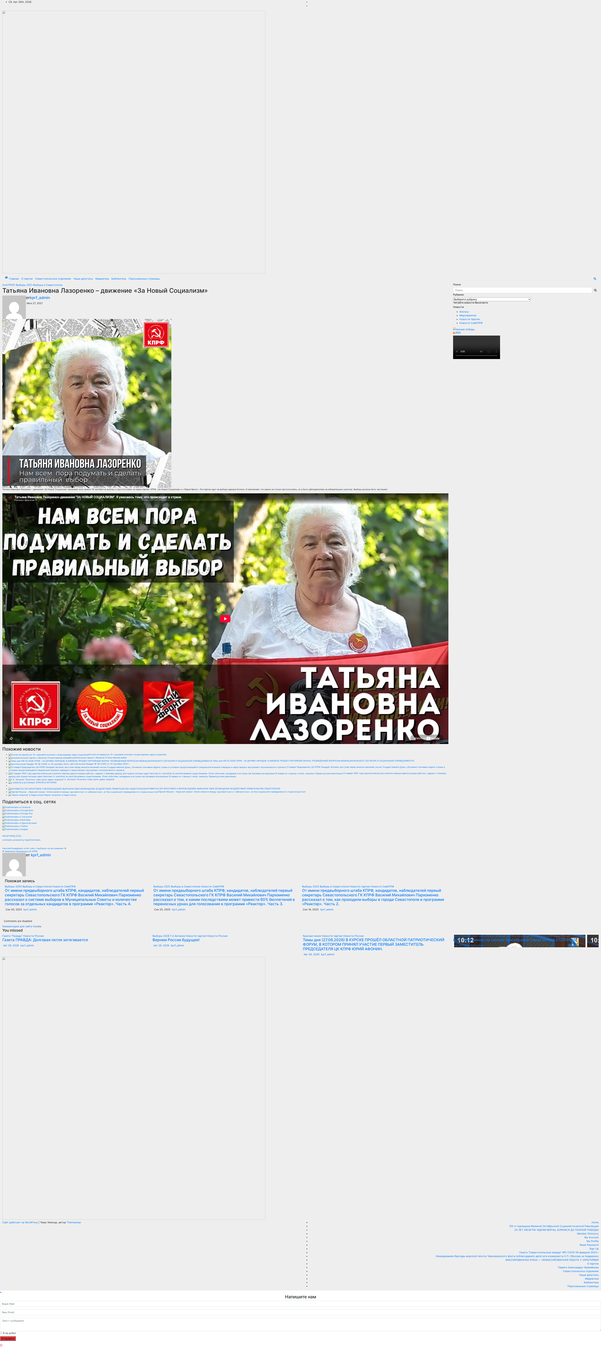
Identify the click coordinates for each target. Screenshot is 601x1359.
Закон (457, 935)
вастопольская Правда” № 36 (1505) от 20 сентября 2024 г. (100, 764)
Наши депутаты (83, 278)
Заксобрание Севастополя (478, 935)
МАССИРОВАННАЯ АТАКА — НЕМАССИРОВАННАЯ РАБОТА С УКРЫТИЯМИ (552, 1259)
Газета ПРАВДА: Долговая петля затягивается (45, 940)
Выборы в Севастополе (47, 284)
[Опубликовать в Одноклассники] (19, 823)
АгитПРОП (9, 284)
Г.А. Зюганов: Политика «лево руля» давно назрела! (88, 779)
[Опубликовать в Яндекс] (15, 829)
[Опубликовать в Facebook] (16, 807)
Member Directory (588, 1233)
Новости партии (360, 886)
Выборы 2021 (24, 284)
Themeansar (74, 1222)
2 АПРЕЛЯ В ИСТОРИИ (45, 782)
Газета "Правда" (12, 935)
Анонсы (464, 311)
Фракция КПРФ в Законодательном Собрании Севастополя (532, 935)
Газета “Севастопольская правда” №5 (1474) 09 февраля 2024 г (559, 1252)
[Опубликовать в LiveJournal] (17, 816)
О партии (27, 278)
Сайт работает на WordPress (20, 1222)
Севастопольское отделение (53, 278)
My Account (591, 1237)
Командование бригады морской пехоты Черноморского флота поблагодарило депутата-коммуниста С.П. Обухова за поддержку (517, 1256)
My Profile (593, 1241)
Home (595, 1222)
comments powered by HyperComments (21, 840)
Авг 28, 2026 (11, 945)
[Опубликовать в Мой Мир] (16, 820)
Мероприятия (467, 315)
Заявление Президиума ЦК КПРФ (20, 851)
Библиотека (118, 278)
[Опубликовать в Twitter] (15, 826)
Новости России (33, 935)
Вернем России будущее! (176, 940)
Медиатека (102, 278)
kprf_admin (40, 297)
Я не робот (9, 1333)
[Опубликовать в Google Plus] (17, 813)
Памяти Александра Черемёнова (578, 1267)
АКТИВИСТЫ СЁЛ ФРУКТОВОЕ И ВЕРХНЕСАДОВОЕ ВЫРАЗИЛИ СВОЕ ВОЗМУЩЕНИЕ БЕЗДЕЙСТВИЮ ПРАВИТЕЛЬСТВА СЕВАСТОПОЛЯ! (213, 788)
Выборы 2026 (161, 935)
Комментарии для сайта (21, 926)
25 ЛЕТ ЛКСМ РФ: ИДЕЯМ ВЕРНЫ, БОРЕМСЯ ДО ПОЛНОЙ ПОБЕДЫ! (556, 1229)
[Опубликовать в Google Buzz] (17, 810)
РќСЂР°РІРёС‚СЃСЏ (11, 836)
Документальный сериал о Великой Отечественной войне (98, 758)
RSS (458, 332)
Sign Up (594, 1248)
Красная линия (312, 935)
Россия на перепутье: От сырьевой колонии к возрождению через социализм (127, 754)
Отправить (8, 1338)
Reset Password (589, 1244)
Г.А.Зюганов (178, 935)
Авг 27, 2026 (461, 945)
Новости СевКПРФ (64, 886)
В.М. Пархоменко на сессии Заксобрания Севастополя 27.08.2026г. (515, 940)
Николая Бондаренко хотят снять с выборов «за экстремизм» (33, 848)
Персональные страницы (144, 278)
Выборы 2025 (14, 886)
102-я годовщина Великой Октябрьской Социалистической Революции (554, 1226)
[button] (595, 278)
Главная (14, 278)
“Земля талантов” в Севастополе (60, 795)
